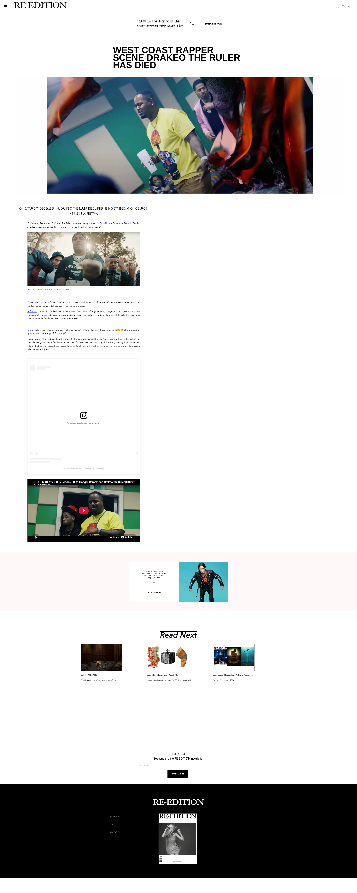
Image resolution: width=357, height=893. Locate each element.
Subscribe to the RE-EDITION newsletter (178, 758)
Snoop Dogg (33, 339)
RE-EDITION (178, 753)
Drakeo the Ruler (35, 302)
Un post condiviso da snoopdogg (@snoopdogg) (83, 469)
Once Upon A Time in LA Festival (115, 223)
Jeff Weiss (32, 311)
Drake (30, 330)
